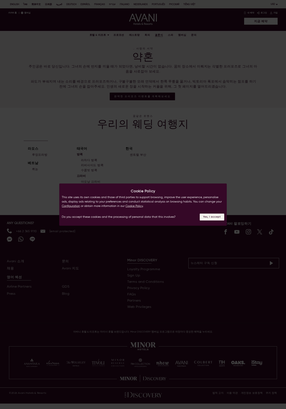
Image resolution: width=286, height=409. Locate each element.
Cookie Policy (134, 206)
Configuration (71, 206)
